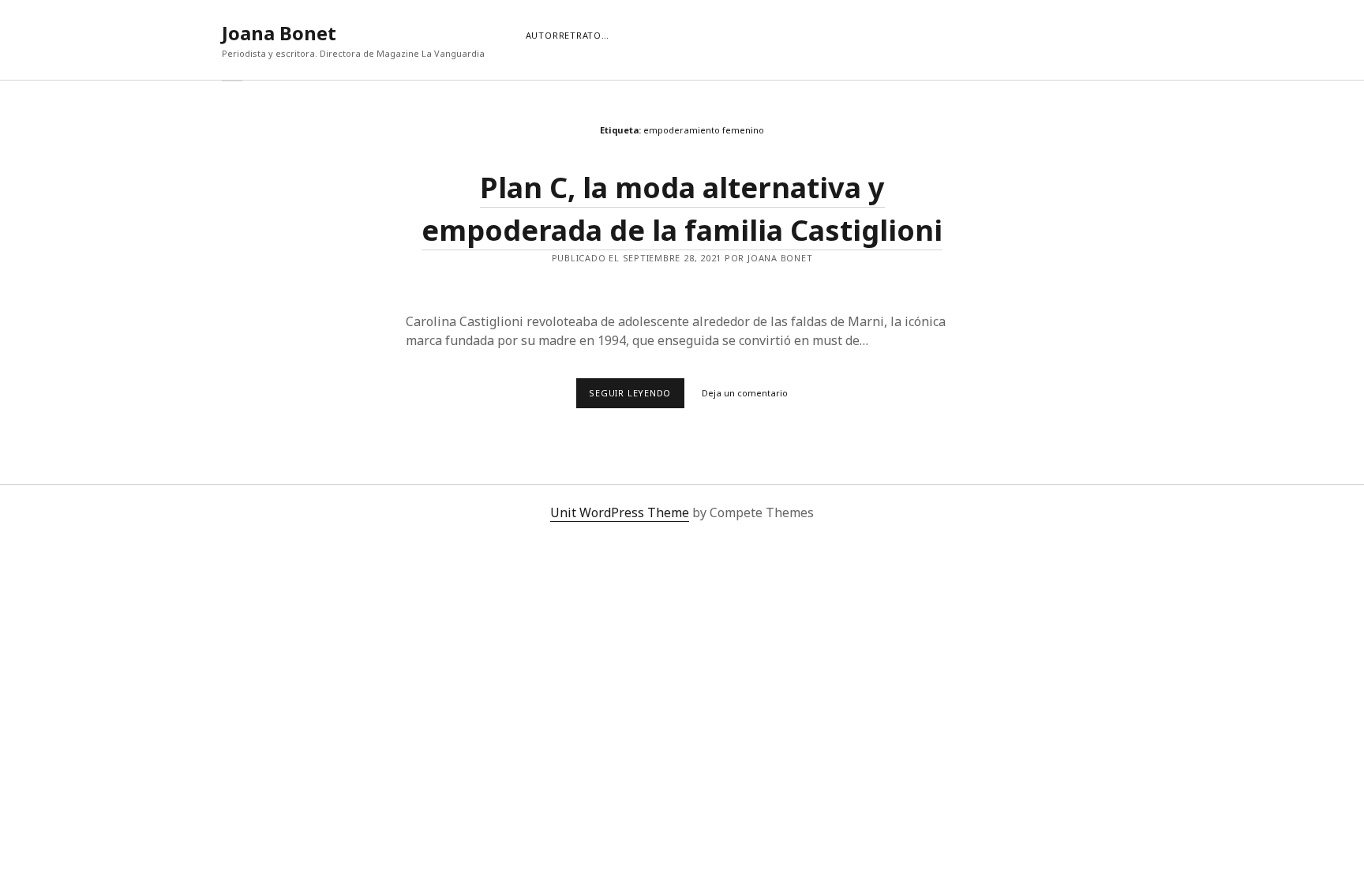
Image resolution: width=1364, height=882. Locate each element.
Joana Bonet (279, 33)
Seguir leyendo (636, 397)
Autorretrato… (567, 35)
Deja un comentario (745, 393)
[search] (1142, 33)
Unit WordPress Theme (619, 512)
